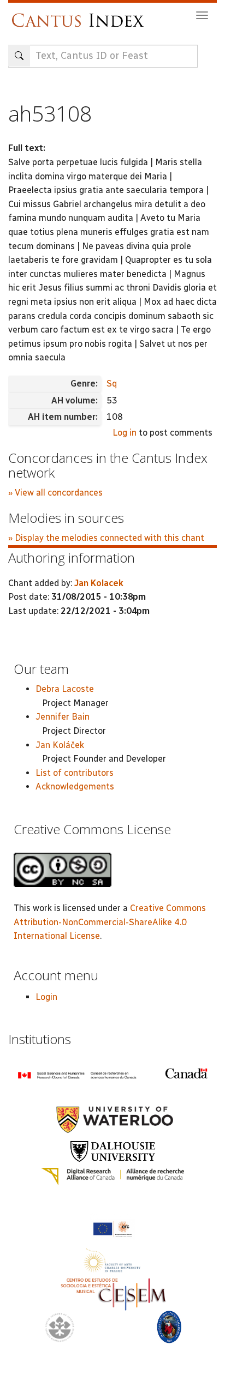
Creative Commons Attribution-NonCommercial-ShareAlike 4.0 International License (110, 922)
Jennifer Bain (62, 716)
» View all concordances (55, 492)
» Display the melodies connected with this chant (106, 538)
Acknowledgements (74, 786)
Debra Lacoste (64, 689)
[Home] (80, 15)
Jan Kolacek (98, 583)
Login (46, 997)
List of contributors (74, 773)
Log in (124, 432)
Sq (111, 383)
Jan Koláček (59, 745)
